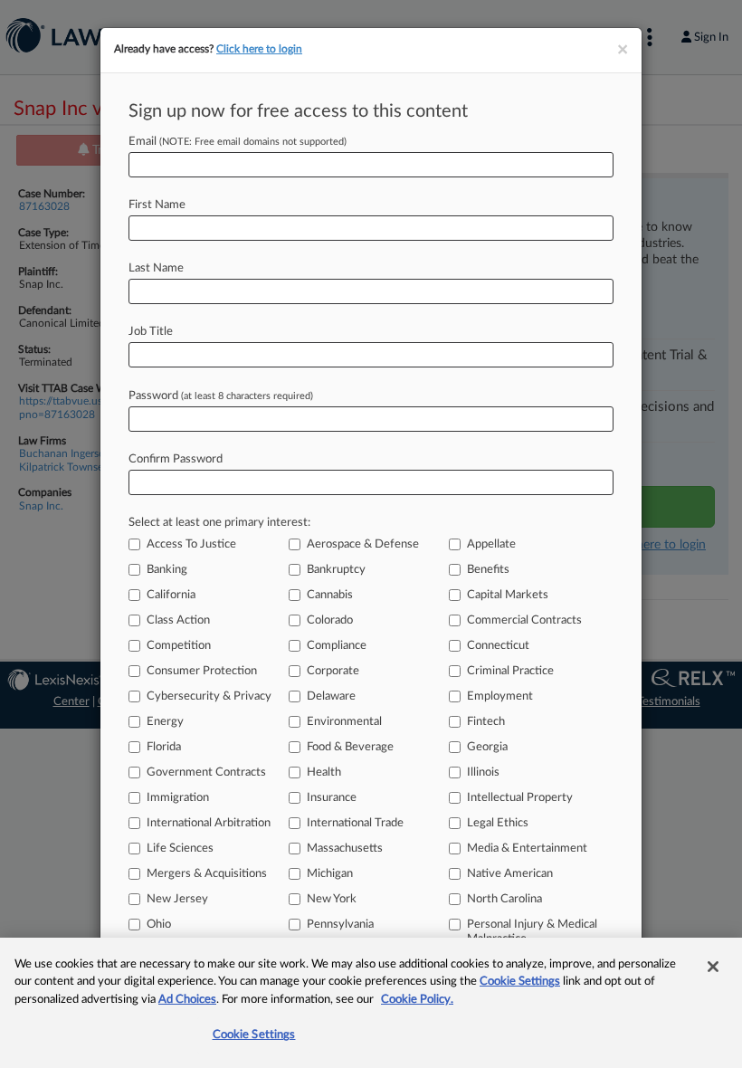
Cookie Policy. (417, 1000)
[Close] (713, 967)
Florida (164, 747)
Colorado (330, 620)
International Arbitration (209, 823)
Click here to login (259, 48)
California (171, 595)
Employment (500, 696)
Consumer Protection (202, 671)
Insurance (332, 798)
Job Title (150, 332)
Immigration (178, 798)
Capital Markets (507, 595)
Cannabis (330, 595)
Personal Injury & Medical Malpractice (532, 932)
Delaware (331, 696)
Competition (179, 646)
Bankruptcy (336, 570)
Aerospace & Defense (363, 544)
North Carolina (504, 899)
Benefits (488, 570)
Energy (165, 722)
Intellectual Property (520, 798)
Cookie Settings (520, 981)
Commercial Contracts (524, 620)
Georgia (487, 747)
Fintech (486, 722)
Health (324, 772)
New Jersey (177, 899)
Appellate (491, 544)
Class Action (178, 620)
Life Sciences (180, 848)
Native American (510, 874)
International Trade (355, 823)
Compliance (336, 646)
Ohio (159, 924)
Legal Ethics (497, 823)
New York (332, 899)
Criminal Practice (510, 671)
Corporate (333, 671)
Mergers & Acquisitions (207, 874)
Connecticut (498, 646)
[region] (371, 1003)
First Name (157, 205)
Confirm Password (175, 459)
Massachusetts (345, 848)
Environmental (344, 722)
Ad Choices (187, 1000)
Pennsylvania (340, 924)
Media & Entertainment (527, 848)
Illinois (483, 772)
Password (220, 396)
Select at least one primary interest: (219, 523)
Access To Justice (191, 544)
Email (237, 142)
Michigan (330, 874)
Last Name (156, 268)
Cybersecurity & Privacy (209, 696)
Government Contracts (206, 772)
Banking (167, 570)
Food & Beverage (350, 747)
